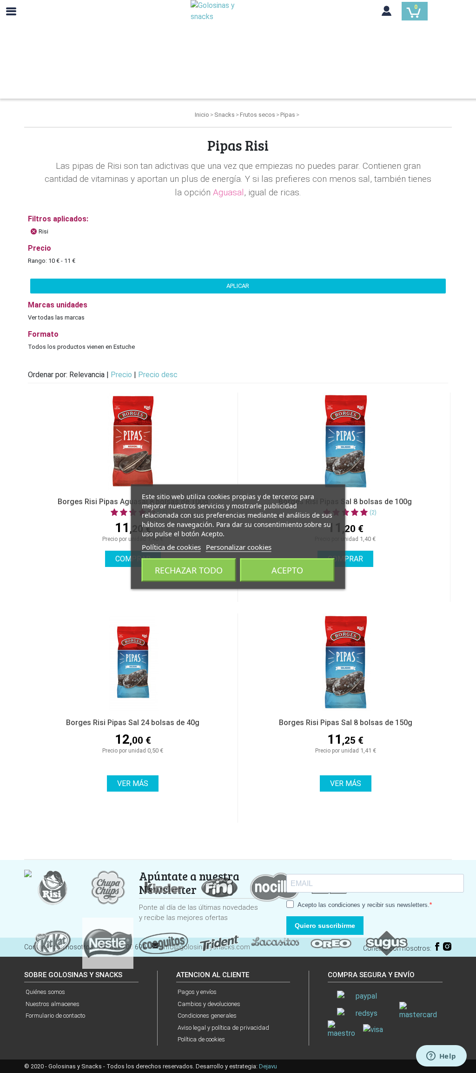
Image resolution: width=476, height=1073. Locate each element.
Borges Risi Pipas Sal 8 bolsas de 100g (345, 501)
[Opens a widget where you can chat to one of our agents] (441, 1056)
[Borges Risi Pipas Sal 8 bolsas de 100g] (345, 441)
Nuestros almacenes (52, 1003)
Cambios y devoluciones (209, 1003)
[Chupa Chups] (107, 886)
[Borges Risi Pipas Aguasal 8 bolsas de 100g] (133, 441)
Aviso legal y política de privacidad (223, 1027)
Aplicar (237, 285)
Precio (122, 374)
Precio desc (158, 374)
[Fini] (219, 886)
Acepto (287, 569)
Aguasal (228, 192)
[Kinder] (163, 886)
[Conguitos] (163, 942)
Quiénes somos (45, 991)
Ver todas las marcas (56, 317)
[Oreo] (331, 942)
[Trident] (219, 942)
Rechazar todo (189, 569)
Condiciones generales (207, 1015)
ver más (132, 783)
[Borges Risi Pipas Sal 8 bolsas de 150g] (345, 662)
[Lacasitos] (275, 942)
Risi (43, 231)
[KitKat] (52, 942)
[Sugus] (386, 942)
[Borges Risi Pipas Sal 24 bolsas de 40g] (133, 662)
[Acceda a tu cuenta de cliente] (387, 13)
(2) (373, 512)
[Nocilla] (275, 886)
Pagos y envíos (197, 991)
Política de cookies (201, 1039)
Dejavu (268, 1066)
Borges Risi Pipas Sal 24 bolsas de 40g (132, 722)
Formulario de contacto (55, 1015)
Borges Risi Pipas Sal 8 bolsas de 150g (345, 722)
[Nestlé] (107, 942)
